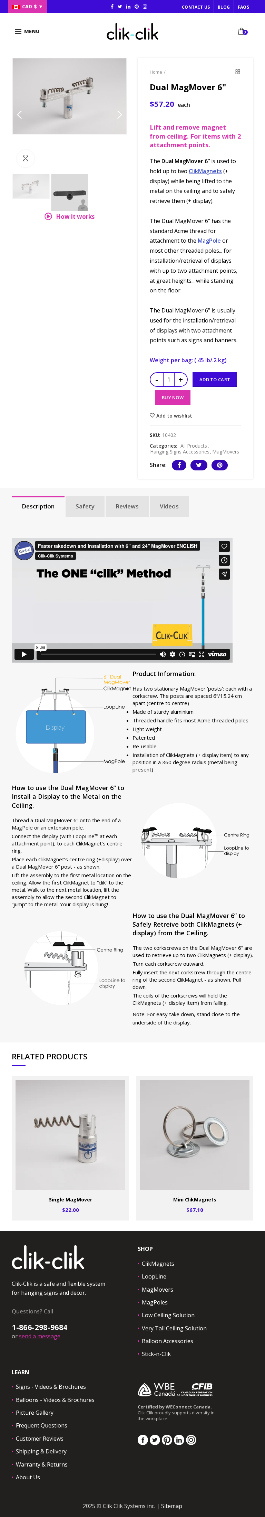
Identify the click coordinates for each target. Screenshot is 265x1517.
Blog (224, 7)
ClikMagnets (205, 171)
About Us (28, 1477)
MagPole (209, 240)
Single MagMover (70, 1200)
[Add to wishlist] (119, 1086)
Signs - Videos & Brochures (51, 1386)
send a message (39, 1336)
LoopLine (154, 1276)
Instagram (128, 6)
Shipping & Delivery (41, 1451)
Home (156, 72)
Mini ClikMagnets (194, 1200)
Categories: (163, 446)
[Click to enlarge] (25, 158)
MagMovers (225, 452)
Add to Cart (214, 379)
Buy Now (173, 397)
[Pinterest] (219, 465)
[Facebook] (179, 465)
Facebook (112, 6)
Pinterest (136, 6)
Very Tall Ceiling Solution (174, 1328)
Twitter (120, 6)
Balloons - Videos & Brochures (55, 1400)
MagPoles (155, 1302)
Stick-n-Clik (156, 1354)
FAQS (243, 7)
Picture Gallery (34, 1412)
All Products (193, 446)
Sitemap (171, 1506)
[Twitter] (198, 465)
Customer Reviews (39, 1438)
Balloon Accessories (167, 1341)
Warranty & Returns (42, 1464)
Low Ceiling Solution (168, 1315)
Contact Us (196, 7)
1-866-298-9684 (39, 1327)
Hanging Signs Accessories (179, 452)
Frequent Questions (41, 1425)
